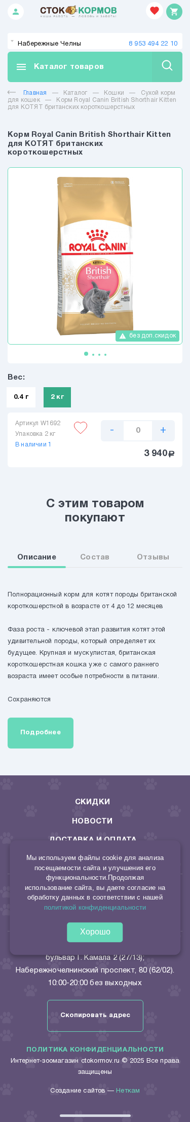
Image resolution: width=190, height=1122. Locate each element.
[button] (86, 354)
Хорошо (95, 931)
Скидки (92, 802)
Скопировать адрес (95, 1016)
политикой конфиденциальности (95, 907)
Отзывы (153, 557)
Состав (94, 557)
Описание (36, 557)
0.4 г (21, 397)
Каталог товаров (59, 67)
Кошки (114, 93)
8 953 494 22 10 (153, 44)
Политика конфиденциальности (95, 1050)
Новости (92, 821)
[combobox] (95, 41)
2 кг (57, 397)
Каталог (75, 93)
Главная (35, 93)
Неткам (128, 1091)
